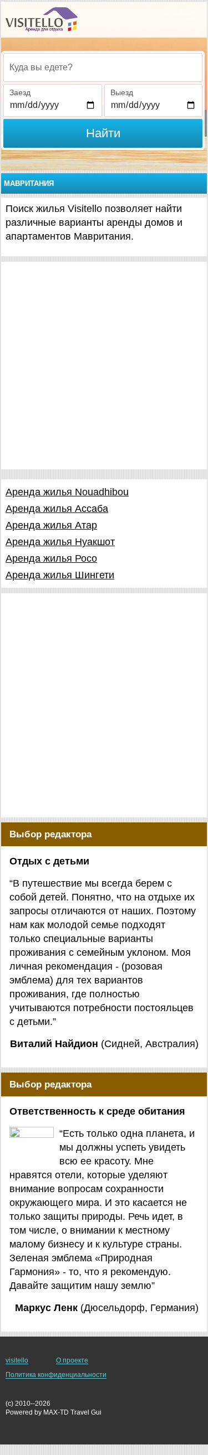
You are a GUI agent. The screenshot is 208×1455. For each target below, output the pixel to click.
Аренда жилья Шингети (60, 575)
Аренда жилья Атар (51, 525)
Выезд (121, 92)
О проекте (72, 1360)
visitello (17, 1360)
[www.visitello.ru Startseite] (42, 19)
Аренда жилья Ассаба (57, 508)
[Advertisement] (104, 365)
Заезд (20, 92)
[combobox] (103, 67)
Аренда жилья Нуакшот (60, 541)
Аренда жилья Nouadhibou (67, 492)
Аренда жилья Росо (51, 558)
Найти (103, 133)
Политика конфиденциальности (56, 1375)
